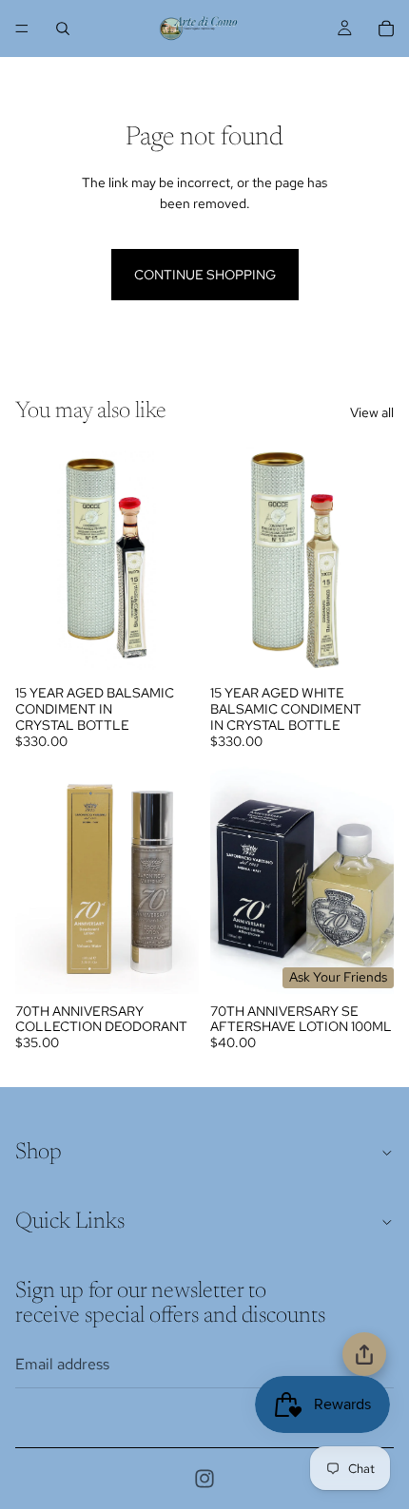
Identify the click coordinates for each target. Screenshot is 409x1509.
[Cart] (386, 28)
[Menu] (22, 28)
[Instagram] (204, 1478)
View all (372, 412)
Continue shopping (205, 274)
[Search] (63, 28)
